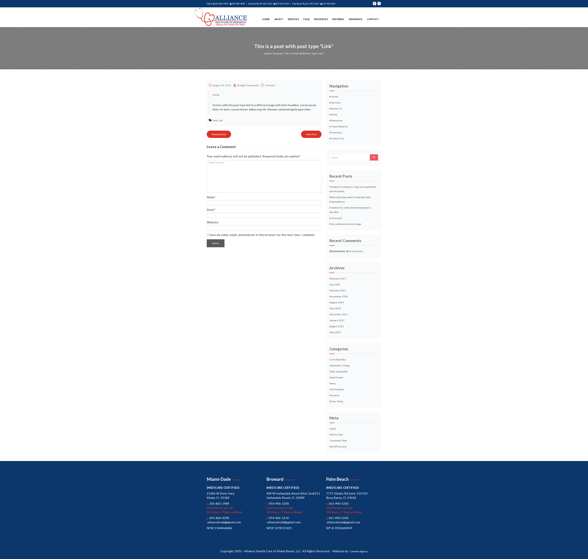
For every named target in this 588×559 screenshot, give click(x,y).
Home (266, 19)
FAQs (306, 19)
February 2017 (337, 278)
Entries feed (336, 434)
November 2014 (338, 296)
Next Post (311, 134)
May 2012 (335, 332)
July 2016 (334, 284)
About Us (336, 108)
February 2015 (337, 290)
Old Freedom (336, 389)
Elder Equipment (338, 371)
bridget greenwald (248, 85)
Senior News (336, 401)
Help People (336, 377)
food (215, 120)
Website (212, 222)
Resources (321, 19)
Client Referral (339, 126)
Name (211, 197)
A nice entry (356, 251)
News (332, 383)
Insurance (355, 19)
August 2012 (336, 326)
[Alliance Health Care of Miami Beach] (220, 17)
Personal (277, 53)
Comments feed (338, 440)
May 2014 (335, 308)
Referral (338, 19)
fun (221, 120)
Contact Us (337, 138)
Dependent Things (339, 365)
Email (210, 209)
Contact (373, 19)
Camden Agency (359, 551)
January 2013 (336, 320)
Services (293, 19)
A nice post (335, 217)
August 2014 (336, 302)
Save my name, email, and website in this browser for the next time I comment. (262, 235)
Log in (332, 428)
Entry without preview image (345, 223)
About (278, 19)
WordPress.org (337, 446)
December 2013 (338, 314)
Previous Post (219, 134)
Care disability (337, 359)
